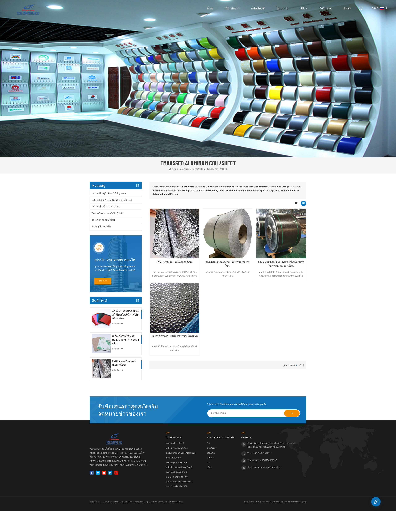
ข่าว (208, 462)
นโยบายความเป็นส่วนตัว (272, 501)
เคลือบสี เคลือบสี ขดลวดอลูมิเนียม (180, 453)
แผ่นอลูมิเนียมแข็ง (101, 227)
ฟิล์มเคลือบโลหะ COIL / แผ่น (107, 213)
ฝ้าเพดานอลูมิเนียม (174, 457)
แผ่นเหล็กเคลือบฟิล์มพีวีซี (176, 477)
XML (258, 501)
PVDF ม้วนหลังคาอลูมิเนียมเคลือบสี (124, 363)
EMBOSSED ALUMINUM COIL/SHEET (111, 200)
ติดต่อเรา (103, 280)
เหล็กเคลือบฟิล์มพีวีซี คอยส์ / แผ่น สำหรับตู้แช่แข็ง (125, 339)
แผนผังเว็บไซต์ (248, 501)
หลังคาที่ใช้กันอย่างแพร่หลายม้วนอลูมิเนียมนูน (175, 336)
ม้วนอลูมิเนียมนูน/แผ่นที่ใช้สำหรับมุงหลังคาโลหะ (227, 264)
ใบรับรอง (325, 8)
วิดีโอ (304, 8)
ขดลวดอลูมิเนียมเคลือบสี (176, 462)
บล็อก (209, 467)
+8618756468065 (268, 460)
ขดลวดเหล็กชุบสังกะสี (175, 443)
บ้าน (210, 8)
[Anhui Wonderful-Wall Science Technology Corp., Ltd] (28, 9)
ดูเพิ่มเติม (116, 323)
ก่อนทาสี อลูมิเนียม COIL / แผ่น (108, 193)
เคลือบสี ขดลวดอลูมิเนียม (177, 448)
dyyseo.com (177, 501)
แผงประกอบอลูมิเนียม (103, 220)
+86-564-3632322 (262, 453)
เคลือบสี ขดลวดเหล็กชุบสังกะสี (179, 467)
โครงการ (282, 8)
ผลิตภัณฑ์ (258, 8)
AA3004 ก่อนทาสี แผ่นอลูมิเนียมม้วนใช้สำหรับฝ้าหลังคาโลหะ (125, 314)
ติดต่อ (347, 8)
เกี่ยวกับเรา (232, 8)
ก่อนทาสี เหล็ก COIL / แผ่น (106, 207)
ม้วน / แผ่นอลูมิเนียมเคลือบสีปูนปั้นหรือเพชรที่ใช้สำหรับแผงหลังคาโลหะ (281, 264)
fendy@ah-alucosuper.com (268, 467)
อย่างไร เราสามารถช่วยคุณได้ (114, 260)
